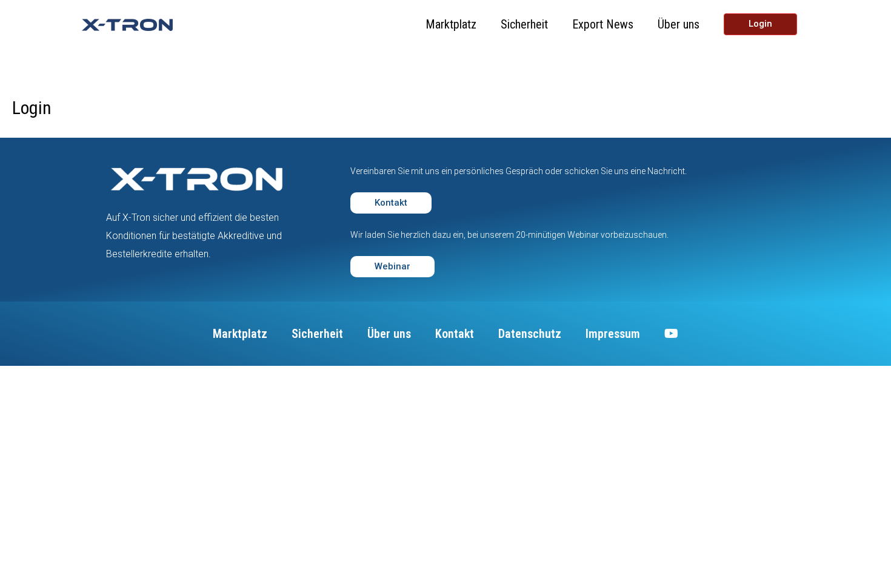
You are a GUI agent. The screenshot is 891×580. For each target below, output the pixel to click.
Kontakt (454, 333)
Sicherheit (524, 24)
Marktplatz (450, 24)
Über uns (678, 24)
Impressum (613, 333)
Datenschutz (529, 333)
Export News (602, 24)
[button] (391, 203)
